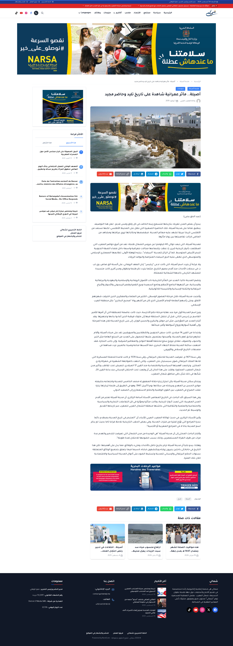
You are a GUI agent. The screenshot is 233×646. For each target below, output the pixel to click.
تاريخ (179, 499)
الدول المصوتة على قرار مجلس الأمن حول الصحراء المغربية (59, 153)
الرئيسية (168, 13)
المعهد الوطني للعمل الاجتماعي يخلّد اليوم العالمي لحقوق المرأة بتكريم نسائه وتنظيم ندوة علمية (58, 168)
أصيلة (188, 499)
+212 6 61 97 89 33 (103, 604)
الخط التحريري (46, 2)
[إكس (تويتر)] (208, 610)
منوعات (107, 13)
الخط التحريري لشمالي (71, 230)
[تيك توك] (16, 13)
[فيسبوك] (31, 13)
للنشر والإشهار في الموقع (69, 236)
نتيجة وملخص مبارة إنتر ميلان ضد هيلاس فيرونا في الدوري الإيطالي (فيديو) (58, 212)
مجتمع (147, 13)
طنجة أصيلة (184, 82)
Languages (86, 13)
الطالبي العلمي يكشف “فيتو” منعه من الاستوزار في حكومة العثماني (139, 601)
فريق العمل (34, 2)
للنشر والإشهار (20, 2)
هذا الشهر (47, 143)
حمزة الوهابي (35, 589)
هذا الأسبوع (71, 143)
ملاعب (128, 13)
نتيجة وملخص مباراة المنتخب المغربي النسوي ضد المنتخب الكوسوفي (140, 590)
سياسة (157, 13)
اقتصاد (137, 13)
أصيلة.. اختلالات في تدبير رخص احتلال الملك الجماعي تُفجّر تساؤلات (109, 551)
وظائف (97, 13)
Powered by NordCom (101, 638)
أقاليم (119, 13)
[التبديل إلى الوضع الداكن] (36, 13)
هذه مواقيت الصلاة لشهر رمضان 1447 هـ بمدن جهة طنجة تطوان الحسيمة (184, 551)
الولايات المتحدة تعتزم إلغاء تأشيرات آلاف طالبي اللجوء (138, 612)
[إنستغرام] (26, 13)
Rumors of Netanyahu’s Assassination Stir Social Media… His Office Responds (58, 197)
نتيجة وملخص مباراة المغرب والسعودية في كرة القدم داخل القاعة (153, 6)
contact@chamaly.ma (101, 594)
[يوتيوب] (21, 13)
